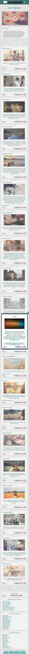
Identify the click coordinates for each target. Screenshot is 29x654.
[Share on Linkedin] (20, 346)
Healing (10, 343)
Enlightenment (16, 343)
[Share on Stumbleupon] (22, 346)
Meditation (6, 343)
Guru (10, 344)
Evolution (23, 343)
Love (7, 343)
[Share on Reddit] (23, 346)
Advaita (11, 343)
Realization (15, 343)
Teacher (18, 344)
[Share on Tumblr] (25, 346)
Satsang (14, 344)
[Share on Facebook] (16, 346)
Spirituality (20, 343)
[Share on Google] (19, 346)
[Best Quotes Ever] (5, 2)
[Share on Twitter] (17, 346)
